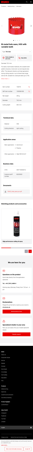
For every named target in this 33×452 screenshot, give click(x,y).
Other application (9, 154)
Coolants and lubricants (7, 394)
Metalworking (11, 6)
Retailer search (16, 334)
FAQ (2, 380)
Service (3, 360)
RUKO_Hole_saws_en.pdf (15, 191)
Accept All (27, 449)
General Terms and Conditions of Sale (19, 437)
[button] (14, 40)
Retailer (3, 363)
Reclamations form (16, 311)
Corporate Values (5, 357)
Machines (3, 391)
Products (3, 6)
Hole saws (18, 6)
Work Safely (4, 374)
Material (6, 124)
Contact (3, 366)
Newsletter (4, 377)
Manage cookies (4, 437)
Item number (6, 87)
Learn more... (4, 445)
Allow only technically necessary (14, 449)
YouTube (3, 418)
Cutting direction (9, 128)
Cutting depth (6, 105)
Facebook (3, 416)
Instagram (3, 413)
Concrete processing (6, 397)
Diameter (5, 100)
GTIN (5, 170)
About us (3, 354)
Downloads (4, 369)
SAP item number (7, 91)
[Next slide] (31, 26)
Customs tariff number (8, 175)
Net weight (6, 96)
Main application (9, 145)
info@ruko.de (6, 307)
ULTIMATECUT (4, 404)
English (3, 427)
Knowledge (4, 372)
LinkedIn (3, 421)
